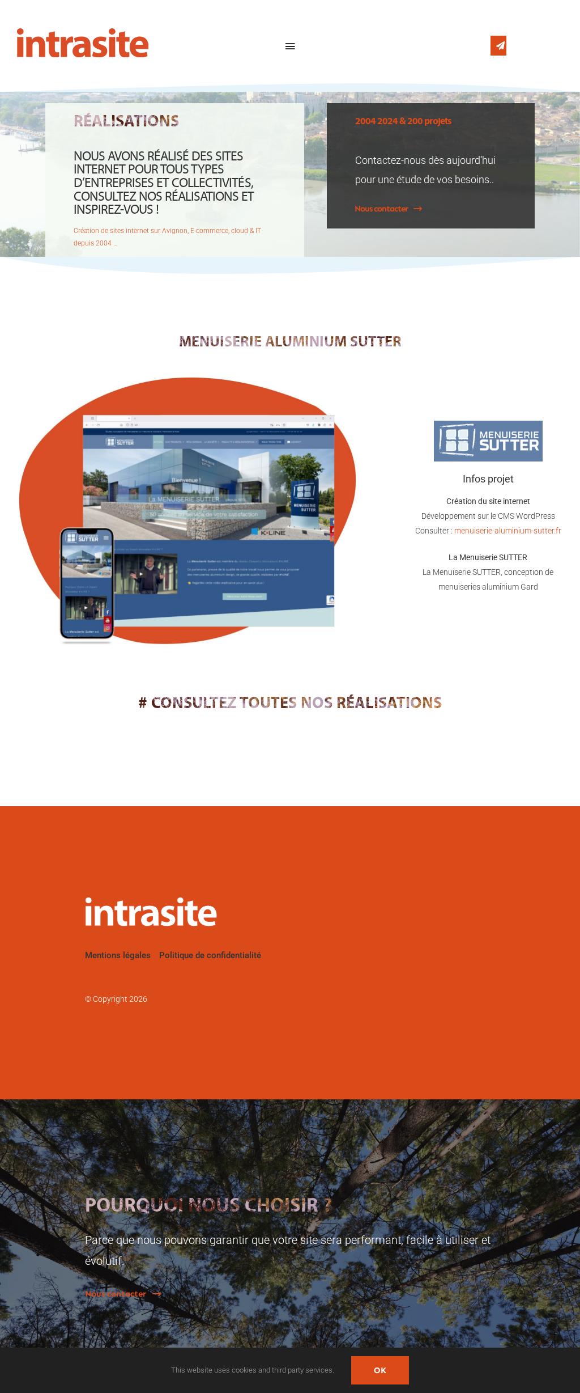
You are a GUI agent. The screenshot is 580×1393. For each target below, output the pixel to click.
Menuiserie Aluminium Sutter (290, 342)
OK (380, 1370)
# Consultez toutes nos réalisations (290, 704)
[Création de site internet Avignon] (48, 45)
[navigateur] (186, 381)
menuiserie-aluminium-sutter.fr (507, 530)
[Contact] (498, 46)
